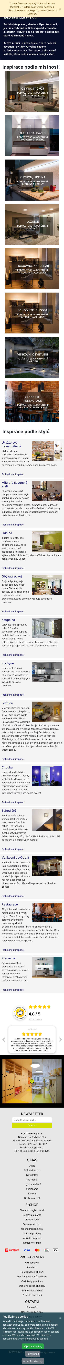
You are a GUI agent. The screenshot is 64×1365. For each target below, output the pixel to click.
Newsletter (32, 1175)
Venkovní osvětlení (15, 857)
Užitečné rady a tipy (32, 1311)
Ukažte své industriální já (11, 444)
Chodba (7, 767)
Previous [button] (3, 1039)
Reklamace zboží (32, 1224)
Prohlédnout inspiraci (13, 474)
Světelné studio (32, 1170)
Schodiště (9, 810)
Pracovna (8, 958)
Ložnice (7, 703)
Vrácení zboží (32, 1219)
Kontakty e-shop (32, 1242)
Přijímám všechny (32, 1346)
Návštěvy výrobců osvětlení (32, 1276)
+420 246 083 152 (36, 1144)
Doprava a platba (32, 1214)
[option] (32, 1039)
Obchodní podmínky (32, 1228)
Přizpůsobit (33, 1353)
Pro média (32, 1179)
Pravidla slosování (32, 1295)
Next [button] (60, 1039)
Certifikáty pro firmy (32, 1281)
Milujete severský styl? (14, 484)
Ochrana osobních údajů (32, 1285)
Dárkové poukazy (32, 1233)
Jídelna (7, 533)
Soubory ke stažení (32, 1290)
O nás (32, 1165)
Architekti (32, 1267)
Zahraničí (32, 1307)
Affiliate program (32, 1238)
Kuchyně (8, 663)
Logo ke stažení (32, 1184)
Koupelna (8, 620)
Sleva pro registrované (32, 1210)
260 (35, 1019)
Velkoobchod (32, 1262)
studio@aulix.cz (36, 1147)
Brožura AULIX (32, 1198)
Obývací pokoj (12, 576)
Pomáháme (32, 1188)
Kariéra (32, 1193)
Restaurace (10, 904)
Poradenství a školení (32, 1271)
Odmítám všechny (33, 1361)
